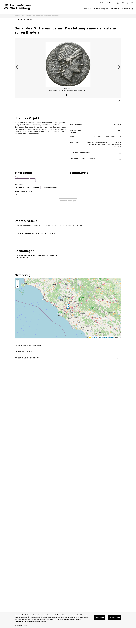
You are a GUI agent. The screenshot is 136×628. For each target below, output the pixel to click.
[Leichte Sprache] (123, 2)
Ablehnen (100, 618)
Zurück (17, 67)
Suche (109, 2)
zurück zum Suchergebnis (27, 19)
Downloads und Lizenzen (28, 346)
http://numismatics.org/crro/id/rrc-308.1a (36, 233)
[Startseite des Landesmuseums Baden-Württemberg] (18, 8)
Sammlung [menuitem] (127, 9)
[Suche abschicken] (118, 3)
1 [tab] (67, 95)
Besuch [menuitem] (87, 9)
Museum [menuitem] (115, 9)
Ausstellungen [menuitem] (101, 9)
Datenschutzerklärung (72, 619)
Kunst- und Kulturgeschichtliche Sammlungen (38, 255)
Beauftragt (19, 184)
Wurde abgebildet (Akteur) (24, 191)
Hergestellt (19, 177)
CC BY (84, 90)
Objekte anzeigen (68, 201)
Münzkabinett (23, 258)
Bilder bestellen (23, 352)
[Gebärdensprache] (128, 2)
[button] (68, 308)
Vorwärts (119, 67)
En (132, 2)
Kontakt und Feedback (27, 358)
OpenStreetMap (107, 337)
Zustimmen (115, 618)
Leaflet (94, 337)
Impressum (19, 621)
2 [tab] (70, 95)
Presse (101, 2)
